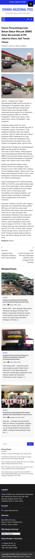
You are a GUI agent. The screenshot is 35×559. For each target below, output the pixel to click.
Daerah (11, 241)
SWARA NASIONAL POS (17, 9)
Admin (24, 46)
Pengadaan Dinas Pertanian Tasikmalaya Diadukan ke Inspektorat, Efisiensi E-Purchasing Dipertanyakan (15, 357)
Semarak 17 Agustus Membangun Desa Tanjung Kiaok (16, 453)
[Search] (31, 19)
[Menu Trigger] (30, 4)
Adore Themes (25, 556)
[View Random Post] (28, 19)
